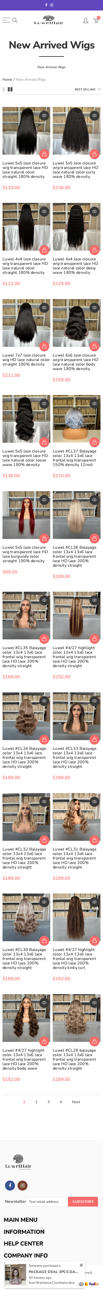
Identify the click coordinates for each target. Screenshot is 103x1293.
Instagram (23, 1186)
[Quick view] (44, 116)
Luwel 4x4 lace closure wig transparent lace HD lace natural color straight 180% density (25, 266)
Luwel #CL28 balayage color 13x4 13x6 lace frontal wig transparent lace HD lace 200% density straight (74, 1059)
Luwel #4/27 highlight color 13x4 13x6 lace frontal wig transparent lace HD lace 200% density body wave (24, 1059)
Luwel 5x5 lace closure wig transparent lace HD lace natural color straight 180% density (25, 170)
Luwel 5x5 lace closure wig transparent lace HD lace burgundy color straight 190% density (25, 554)
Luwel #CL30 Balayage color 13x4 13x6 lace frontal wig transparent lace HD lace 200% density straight (24, 958)
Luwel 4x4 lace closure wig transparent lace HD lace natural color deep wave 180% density (75, 266)
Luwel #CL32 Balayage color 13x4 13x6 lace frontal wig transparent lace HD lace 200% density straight (24, 858)
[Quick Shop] (44, 154)
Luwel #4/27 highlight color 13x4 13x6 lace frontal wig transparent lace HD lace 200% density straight (74, 657)
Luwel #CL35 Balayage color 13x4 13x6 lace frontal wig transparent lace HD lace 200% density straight (24, 657)
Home (7, 79)
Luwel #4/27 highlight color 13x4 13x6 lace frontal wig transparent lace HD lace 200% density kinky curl (74, 958)
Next (76, 1102)
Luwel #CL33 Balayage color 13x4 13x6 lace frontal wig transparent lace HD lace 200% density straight (74, 757)
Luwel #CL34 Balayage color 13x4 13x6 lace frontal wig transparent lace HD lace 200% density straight (24, 757)
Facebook (10, 1186)
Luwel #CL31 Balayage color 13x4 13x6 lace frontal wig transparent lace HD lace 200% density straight (74, 858)
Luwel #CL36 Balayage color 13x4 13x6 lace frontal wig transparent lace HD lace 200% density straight (74, 556)
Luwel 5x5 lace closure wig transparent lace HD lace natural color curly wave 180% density (75, 170)
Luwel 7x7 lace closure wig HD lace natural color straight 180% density (26, 360)
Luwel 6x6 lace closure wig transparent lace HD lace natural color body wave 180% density (75, 362)
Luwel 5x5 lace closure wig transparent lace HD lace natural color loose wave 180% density (25, 458)
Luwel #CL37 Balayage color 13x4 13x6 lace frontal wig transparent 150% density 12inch (74, 458)
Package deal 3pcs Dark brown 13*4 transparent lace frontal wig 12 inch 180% (54, 1271)
